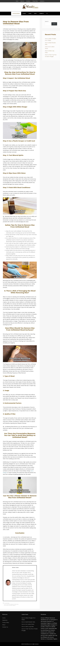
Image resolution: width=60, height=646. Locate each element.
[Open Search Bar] (47, 13)
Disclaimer (28, 1)
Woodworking (16, 13)
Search (46, 21)
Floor (24, 13)
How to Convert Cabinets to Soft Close (11, 604)
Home (17, 1)
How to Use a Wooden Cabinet (9, 605)
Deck (35, 13)
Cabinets (41, 13)
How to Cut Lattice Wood (28, 624)
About (3, 624)
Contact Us (42, 1)
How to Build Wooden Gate (28, 622)
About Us (22, 1)
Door (30, 13)
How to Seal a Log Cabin (28, 626)
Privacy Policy (35, 1)
